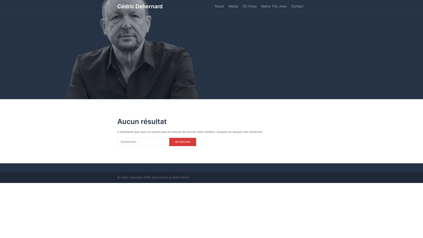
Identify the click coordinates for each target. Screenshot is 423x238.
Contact (297, 6)
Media (233, 6)
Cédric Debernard (140, 6)
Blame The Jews (274, 6)
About (219, 6)
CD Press (250, 6)
